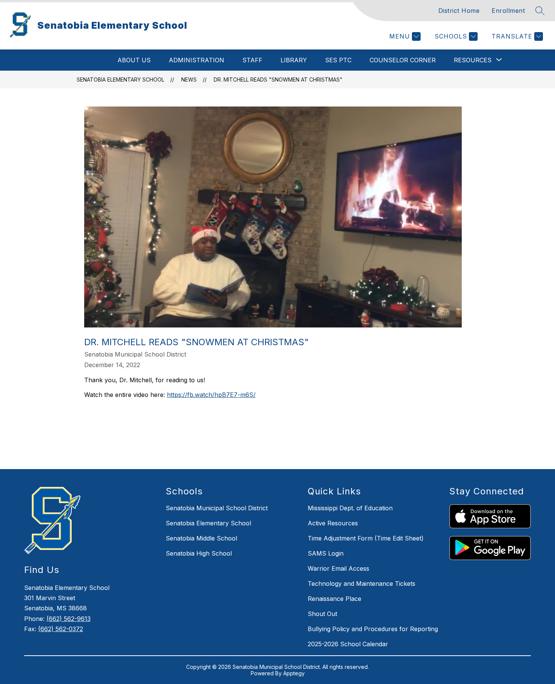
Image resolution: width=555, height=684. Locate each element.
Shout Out (322, 614)
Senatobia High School (199, 553)
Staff (252, 60)
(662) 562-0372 (60, 629)
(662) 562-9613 (68, 618)
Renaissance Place (334, 598)
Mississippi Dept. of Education (350, 508)
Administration (196, 60)
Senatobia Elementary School (120, 79)
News (189, 79)
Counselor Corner (403, 60)
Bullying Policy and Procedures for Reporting (373, 629)
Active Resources (333, 523)
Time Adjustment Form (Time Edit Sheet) (366, 538)
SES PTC (338, 60)
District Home (459, 10)
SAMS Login (326, 553)
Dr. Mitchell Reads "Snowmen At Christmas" (278, 79)
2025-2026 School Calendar (348, 644)
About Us (134, 60)
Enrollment (508, 10)
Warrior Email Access (338, 568)
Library (294, 60)
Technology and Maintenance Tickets (361, 583)
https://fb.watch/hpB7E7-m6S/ (211, 394)
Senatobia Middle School (201, 538)
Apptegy (294, 673)
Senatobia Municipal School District (217, 508)
